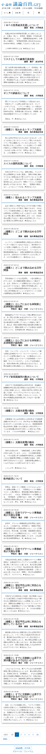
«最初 (5, 734)
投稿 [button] (17, 13)
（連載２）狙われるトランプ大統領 (22, 129)
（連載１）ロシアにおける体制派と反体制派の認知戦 (22, 341)
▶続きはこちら (29, 48)
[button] (7, 13)
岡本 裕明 (23, 132)
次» (37, 734)
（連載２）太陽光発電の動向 (19, 410)
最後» (5, 739)
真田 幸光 (29, 28)
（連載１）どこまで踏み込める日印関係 (22, 268)
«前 (12, 734)
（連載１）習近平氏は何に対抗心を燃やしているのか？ (22, 622)
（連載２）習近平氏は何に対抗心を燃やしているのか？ (22, 586)
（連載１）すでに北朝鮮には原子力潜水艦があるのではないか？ (22, 695)
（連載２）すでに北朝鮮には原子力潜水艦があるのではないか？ (22, 659)
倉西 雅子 (29, 62)
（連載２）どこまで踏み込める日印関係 (22, 232)
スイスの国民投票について (18, 163)
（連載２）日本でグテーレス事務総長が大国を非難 (22, 513)
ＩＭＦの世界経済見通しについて (21, 25)
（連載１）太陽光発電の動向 (19, 442)
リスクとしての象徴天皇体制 (19, 59)
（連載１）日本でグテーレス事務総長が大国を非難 (22, 550)
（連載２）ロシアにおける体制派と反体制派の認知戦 (22, 305)
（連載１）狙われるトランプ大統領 (22, 197)
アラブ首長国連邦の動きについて (21, 376)
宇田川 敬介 (16, 309)
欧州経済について (13, 478)
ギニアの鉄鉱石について (16, 93)
